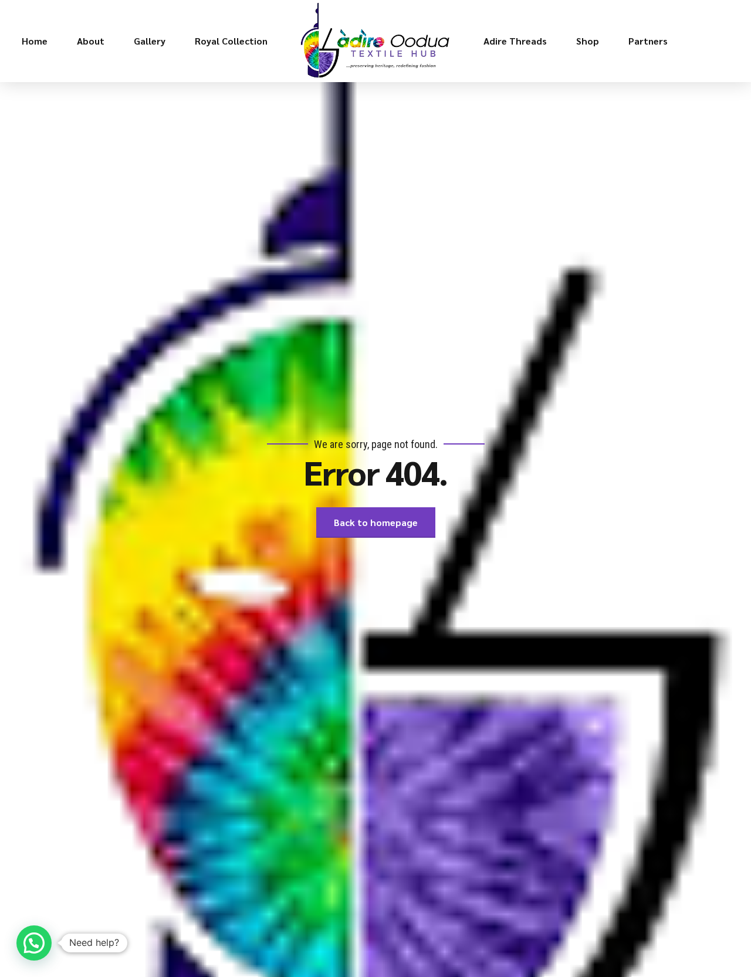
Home (35, 41)
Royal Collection (231, 41)
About (90, 41)
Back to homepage (376, 522)
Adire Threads (515, 41)
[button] (34, 943)
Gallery (149, 41)
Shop (587, 41)
